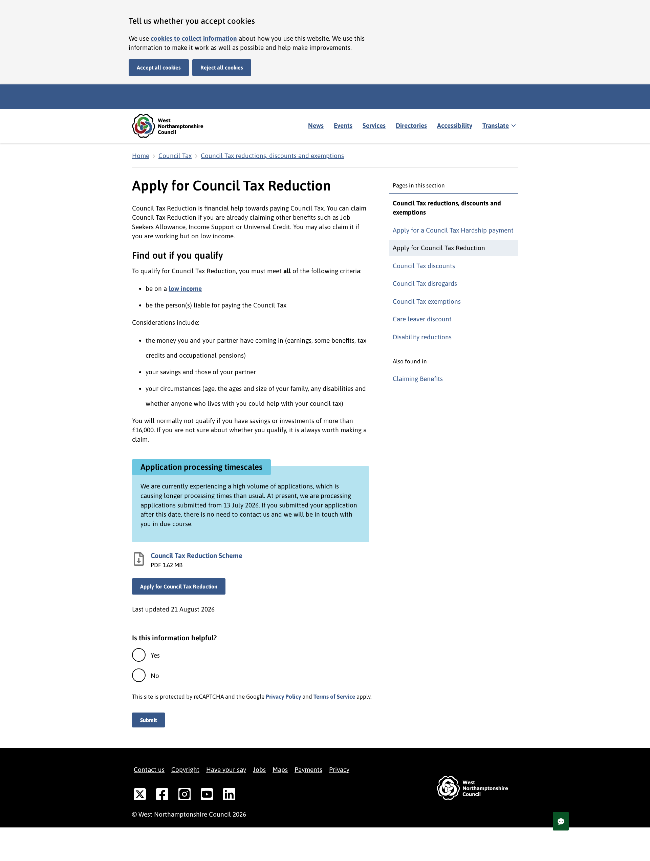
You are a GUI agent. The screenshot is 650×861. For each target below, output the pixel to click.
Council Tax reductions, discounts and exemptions (272, 155)
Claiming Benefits (418, 378)
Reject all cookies (221, 67)
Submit (148, 720)
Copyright (185, 769)
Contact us (149, 769)
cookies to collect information (194, 38)
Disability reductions (422, 337)
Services (374, 125)
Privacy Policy (283, 696)
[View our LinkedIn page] (229, 795)
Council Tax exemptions (427, 301)
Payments (308, 769)
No (155, 675)
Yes (155, 655)
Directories (411, 125)
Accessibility (454, 125)
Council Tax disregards (425, 283)
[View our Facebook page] (162, 795)
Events (343, 125)
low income (185, 288)
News (316, 125)
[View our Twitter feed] (140, 795)
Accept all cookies (159, 67)
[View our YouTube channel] (207, 795)
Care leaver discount (422, 319)
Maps (280, 769)
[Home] (172, 126)
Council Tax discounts (424, 265)
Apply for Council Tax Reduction (178, 586)
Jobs (259, 769)
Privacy (339, 769)
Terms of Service (334, 696)
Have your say (226, 769)
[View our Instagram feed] (184, 795)
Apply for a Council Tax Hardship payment (453, 230)
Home (140, 155)
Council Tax (175, 155)
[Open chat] (561, 821)
